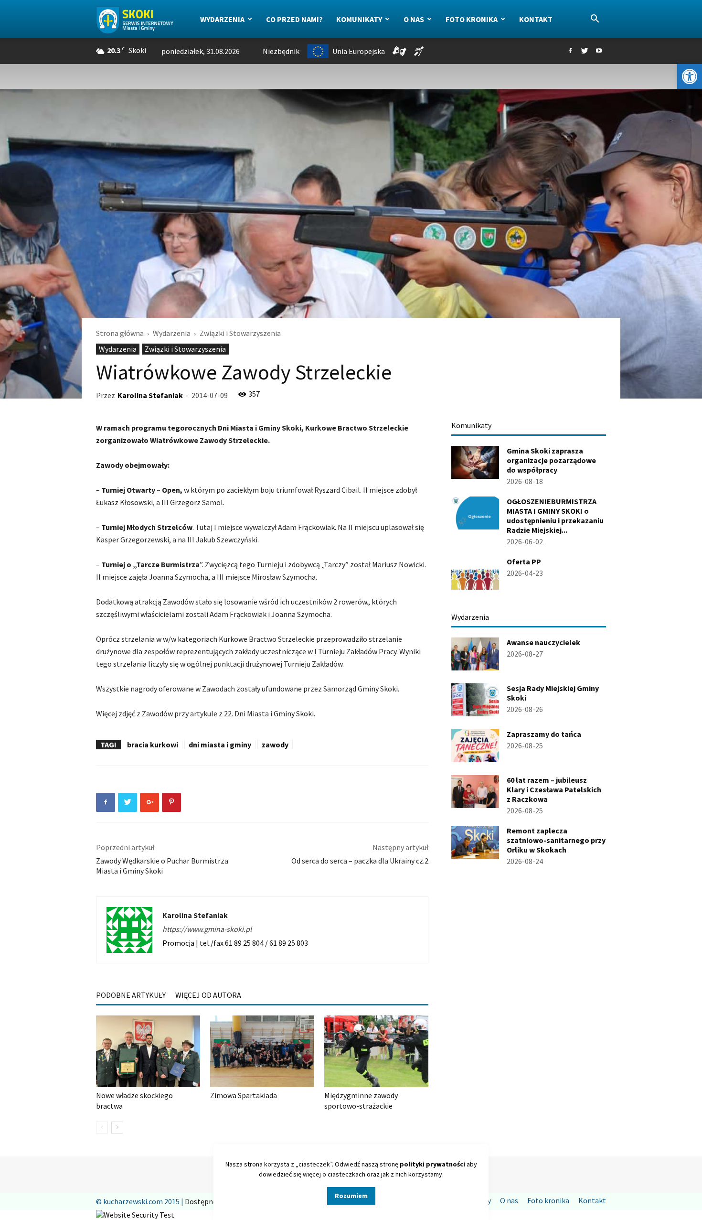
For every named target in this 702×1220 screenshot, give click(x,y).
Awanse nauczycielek (543, 642)
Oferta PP (524, 561)
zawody (275, 744)
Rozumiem (351, 1195)
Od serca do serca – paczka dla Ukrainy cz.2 (359, 860)
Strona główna (120, 333)
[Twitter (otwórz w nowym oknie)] (584, 51)
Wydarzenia (222, 19)
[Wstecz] (102, 1128)
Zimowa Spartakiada (243, 1095)
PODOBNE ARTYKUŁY (131, 995)
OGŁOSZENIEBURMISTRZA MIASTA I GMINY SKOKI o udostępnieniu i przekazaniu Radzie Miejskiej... (555, 516)
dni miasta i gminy (220, 744)
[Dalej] (117, 1128)
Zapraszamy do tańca (544, 734)
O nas (414, 19)
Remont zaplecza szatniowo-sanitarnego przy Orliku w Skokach (556, 840)
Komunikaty (359, 19)
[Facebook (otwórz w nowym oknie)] (570, 51)
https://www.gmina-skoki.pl (207, 929)
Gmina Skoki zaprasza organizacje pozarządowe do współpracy (551, 460)
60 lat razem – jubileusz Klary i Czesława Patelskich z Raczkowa (554, 789)
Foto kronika (472, 19)
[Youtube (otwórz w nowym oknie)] (599, 51)
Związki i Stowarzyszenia (185, 349)
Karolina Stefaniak (150, 395)
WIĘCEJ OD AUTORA (208, 995)
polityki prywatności (432, 1164)
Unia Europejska (358, 51)
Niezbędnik (281, 51)
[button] (689, 76)
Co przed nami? (294, 19)
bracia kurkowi (152, 744)
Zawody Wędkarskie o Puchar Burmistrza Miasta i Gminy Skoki (162, 865)
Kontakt (536, 19)
